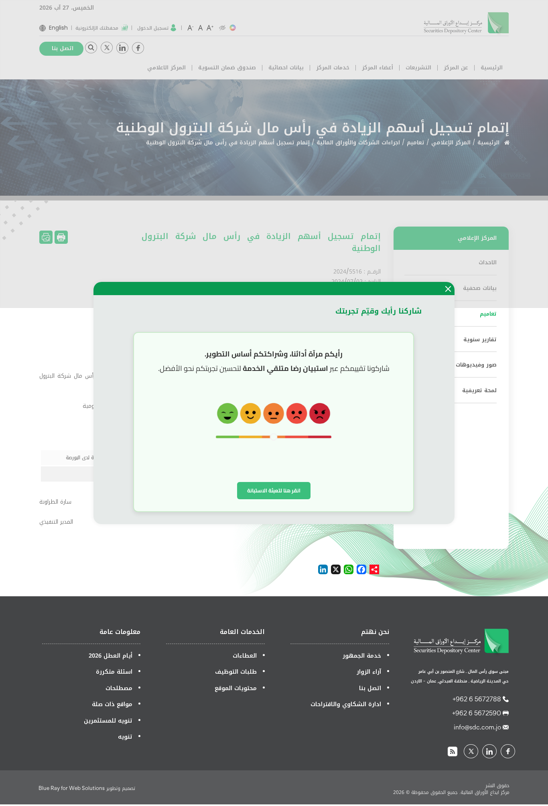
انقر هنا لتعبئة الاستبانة (273, 490)
